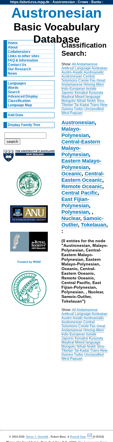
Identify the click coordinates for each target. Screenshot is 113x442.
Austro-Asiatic (72, 72)
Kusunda (96, 93)
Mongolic (68, 101)
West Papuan (72, 113)
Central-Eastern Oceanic (82, 176)
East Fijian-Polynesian (75, 202)
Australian (99, 68)
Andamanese (87, 64)
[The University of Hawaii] (29, 186)
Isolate (91, 89)
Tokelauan (93, 225)
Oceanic (71, 173)
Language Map (20, 105)
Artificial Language (76, 68)
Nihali (81, 101)
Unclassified (94, 109)
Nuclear (70, 218)
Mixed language (88, 97)
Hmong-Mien (93, 84)
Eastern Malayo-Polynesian (81, 164)
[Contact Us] (90, 437)
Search (14, 92)
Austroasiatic (94, 72)
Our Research (19, 69)
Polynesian (75, 212)
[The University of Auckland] (29, 158)
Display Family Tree (24, 125)
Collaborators (19, 52)
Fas (93, 80)
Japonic (67, 93)
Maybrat (67, 97)
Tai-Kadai (81, 105)
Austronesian (63, 2)
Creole (83, 80)
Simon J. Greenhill (37, 436)
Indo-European (73, 89)
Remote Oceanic (81, 186)
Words (13, 88)
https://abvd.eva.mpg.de (30, 2)
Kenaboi (81, 93)
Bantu (96, 2)
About (13, 47)
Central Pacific (79, 193)
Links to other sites (23, 56)
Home (13, 43)
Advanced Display (23, 96)
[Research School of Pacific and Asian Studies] (29, 215)
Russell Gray (77, 436)
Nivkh (91, 101)
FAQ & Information (23, 60)
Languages (17, 83)
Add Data (15, 115)
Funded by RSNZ (29, 261)
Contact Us (17, 65)
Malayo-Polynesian (75, 132)
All (74, 64)
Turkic (78, 109)
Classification (19, 101)
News (12, 73)
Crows (83, 2)
